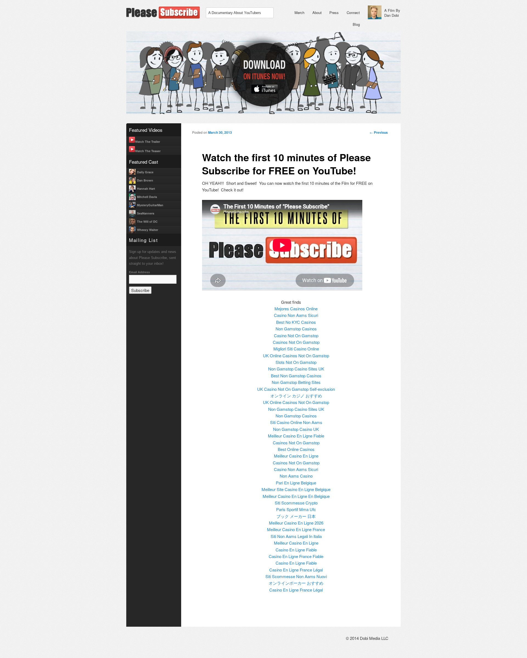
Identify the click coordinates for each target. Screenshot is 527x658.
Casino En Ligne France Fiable (296, 556)
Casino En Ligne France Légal (296, 570)
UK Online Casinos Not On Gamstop (296, 355)
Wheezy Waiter (147, 230)
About (317, 12)
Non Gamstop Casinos (296, 328)
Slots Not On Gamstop (296, 362)
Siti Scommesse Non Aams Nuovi (296, 576)
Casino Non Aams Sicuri (296, 315)
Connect (353, 12)
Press (334, 12)
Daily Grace (145, 172)
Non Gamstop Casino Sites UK (296, 369)
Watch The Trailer (147, 142)
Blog (356, 24)
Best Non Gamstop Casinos (296, 375)
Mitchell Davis (147, 197)
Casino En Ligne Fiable (296, 550)
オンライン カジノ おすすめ (296, 395)
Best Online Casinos (296, 449)
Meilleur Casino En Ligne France (296, 529)
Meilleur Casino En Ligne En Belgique (296, 496)
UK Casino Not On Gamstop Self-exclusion (296, 389)
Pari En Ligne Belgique (296, 483)
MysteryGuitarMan (150, 205)
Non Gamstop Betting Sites (296, 382)
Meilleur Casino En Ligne (296, 456)
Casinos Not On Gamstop (296, 342)
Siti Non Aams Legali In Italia (296, 536)
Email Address (139, 272)
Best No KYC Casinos (296, 322)
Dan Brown (145, 180)
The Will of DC (147, 221)
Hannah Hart (146, 188)
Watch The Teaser (148, 151)
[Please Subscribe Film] (164, 18)
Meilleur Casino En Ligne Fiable (296, 436)
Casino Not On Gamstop (296, 335)
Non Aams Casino (296, 476)
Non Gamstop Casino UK (296, 429)
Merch (299, 12)
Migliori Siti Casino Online (296, 349)
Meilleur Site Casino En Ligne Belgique (296, 489)
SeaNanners (145, 213)
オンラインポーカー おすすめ (296, 583)
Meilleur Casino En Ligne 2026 (296, 523)
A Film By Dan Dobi (392, 13)
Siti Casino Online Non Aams (296, 422)
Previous (379, 132)
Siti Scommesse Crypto (296, 503)
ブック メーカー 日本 (296, 516)
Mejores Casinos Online (296, 308)
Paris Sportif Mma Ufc (296, 509)
